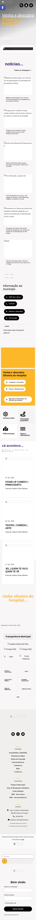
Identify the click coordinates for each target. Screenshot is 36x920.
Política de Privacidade (18, 759)
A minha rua (18, 772)
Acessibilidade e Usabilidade (18, 753)
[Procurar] (4, 861)
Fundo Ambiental (18, 791)
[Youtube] (23, 734)
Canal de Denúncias (18, 762)
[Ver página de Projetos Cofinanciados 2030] (10, 650)
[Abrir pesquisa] (21, 5)
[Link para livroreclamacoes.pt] (18, 844)
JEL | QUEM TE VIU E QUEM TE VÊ (16, 570)
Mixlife (22, 839)
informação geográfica (24, 419)
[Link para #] (6, 48)
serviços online (9, 418)
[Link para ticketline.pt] (18, 502)
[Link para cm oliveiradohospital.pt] (7, 5)
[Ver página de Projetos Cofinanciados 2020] (26, 650)
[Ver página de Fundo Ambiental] (26, 657)
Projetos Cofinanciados (18, 785)
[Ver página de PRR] (10, 657)
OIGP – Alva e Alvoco (18, 794)
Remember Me (10, 903)
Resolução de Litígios (18, 756)
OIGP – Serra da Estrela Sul (18, 797)
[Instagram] (18, 734)
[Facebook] (13, 734)
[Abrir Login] (26, 5)
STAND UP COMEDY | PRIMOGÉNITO (16, 483)
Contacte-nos (18, 765)
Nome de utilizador (10, 887)
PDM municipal (8, 434)
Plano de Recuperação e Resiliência (18, 788)
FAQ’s (18, 768)
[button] (2, 7)
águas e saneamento (25, 434)
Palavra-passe (9, 895)
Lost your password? (11, 915)
